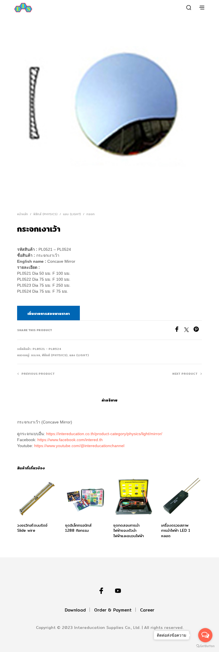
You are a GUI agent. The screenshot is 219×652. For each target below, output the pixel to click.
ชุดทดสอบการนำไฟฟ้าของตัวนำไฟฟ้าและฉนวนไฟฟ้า (128, 531)
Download (75, 610)
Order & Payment (113, 610)
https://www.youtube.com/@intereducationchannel (79, 445)
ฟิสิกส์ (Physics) (45, 214)
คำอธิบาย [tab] (109, 400)
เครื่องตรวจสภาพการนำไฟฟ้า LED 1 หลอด (175, 531)
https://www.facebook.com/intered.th (70, 439)
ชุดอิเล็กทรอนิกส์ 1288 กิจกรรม (78, 528)
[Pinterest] (197, 330)
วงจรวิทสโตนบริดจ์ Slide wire (32, 528)
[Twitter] (188, 330)
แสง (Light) (72, 214)
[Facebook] (179, 330)
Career (147, 610)
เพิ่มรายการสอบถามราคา (48, 313)
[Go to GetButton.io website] (205, 646)
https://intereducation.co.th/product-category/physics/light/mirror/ (104, 433)
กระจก (90, 214)
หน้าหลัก (22, 214)
